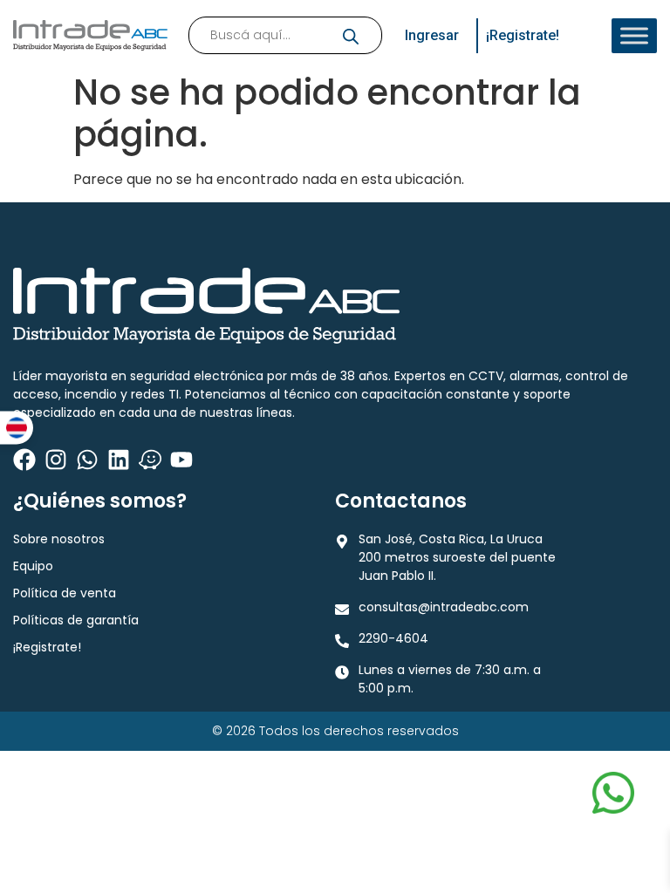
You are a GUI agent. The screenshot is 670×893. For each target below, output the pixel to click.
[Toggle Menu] (634, 36)
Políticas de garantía (76, 620)
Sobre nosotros (59, 539)
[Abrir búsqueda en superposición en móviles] (285, 35)
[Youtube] (181, 459)
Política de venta (64, 593)
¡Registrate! (47, 647)
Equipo (33, 566)
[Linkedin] (118, 459)
